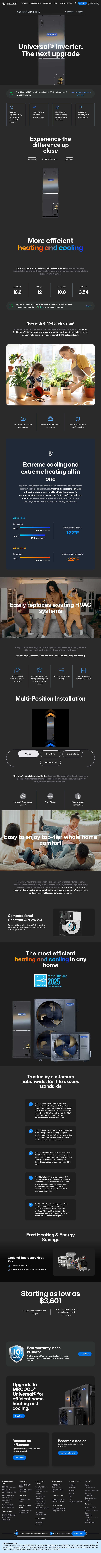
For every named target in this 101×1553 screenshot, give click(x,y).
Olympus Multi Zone (8, 1507)
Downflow (50, 754)
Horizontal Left (50, 762)
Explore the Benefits (67, 1453)
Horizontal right (72, 754)
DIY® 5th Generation (9, 1487)
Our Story (69, 3)
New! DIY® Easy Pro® (9, 1492)
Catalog (71, 1493)
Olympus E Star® (7, 1505)
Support (56, 3)
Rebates (62, 3)
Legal (70, 1499)
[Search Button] (75, 3)
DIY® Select (6, 1490)
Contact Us (72, 1488)
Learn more (19, 1458)
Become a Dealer (90, 1507)
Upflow (28, 754)
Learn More (85, 1354)
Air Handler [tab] (32, 159)
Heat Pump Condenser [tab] (49, 159)
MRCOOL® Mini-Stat (8, 1515)
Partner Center (89, 1522)
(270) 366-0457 (65, 1533)
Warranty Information (91, 1490)
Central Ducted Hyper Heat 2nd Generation (40, 1503)
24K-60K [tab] (69, 159)
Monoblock (39, 1522)
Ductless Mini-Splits (35, 3)
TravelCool (39, 1525)
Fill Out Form (78, 1533)
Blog (70, 1496)
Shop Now (82, 3)
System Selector (75, 1501)
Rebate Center (89, 1488)
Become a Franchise (91, 1510)
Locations (72, 1490)
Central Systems (47, 3)
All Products (24, 3)
